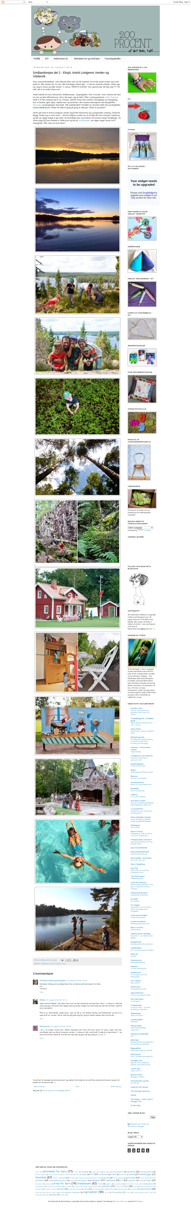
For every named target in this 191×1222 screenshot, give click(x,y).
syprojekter (90, 1192)
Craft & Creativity (138, 882)
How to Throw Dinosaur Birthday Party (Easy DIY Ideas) (140, 712)
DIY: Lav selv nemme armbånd (142, 950)
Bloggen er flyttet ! (138, 1077)
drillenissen (103, 1174)
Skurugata (37, 105)
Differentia (44, 1026)
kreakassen (84, 1183)
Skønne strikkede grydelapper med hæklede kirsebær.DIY (142, 804)
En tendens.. (135, 901)
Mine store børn (137, 1015)
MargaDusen (136, 942)
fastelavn (56, 1178)
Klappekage (136, 1013)
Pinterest (38, 1189)
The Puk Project (138, 876)
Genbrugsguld (118, 1178)
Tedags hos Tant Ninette (142, 756)
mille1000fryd (137, 993)
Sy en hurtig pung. (138, 790)
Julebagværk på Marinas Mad (142, 772)
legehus (108, 1184)
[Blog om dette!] (69, 960)
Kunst (100, 1184)
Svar (41, 992)
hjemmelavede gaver (57, 1180)
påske (61, 1189)
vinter (47, 1195)
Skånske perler (122, 1189)
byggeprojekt (104, 1172)
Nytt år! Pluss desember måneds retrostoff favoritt (140, 1063)
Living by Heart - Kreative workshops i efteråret (140, 1008)
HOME (37, 58)
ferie (63, 963)
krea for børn (62, 1183)
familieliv (58, 963)
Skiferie (111, 1189)
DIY (47, 58)
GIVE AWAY (135, 827)
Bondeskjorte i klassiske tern (142, 944)
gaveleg (107, 1178)
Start (77, 1086)
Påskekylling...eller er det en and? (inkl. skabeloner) (141, 834)
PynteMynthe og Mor (140, 1081)
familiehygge (145, 1174)
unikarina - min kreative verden (140, 748)
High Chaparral (112, 97)
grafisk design (145, 1178)
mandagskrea (147, 1184)
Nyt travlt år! (135, 983)
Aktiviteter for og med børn (87, 58)
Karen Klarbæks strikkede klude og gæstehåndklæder (141, 820)
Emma (131, 1174)
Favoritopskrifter (113, 58)
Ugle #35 (134, 1022)
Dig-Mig (134, 868)
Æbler (54, 1194)
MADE (133, 1095)
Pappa (142, 1186)
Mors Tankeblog (138, 864)
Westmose (135, 987)
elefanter (123, 1174)
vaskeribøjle (38, 1195)
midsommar (39, 1186)
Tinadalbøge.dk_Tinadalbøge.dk (142, 719)
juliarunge (135, 1040)
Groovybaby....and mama (141, 858)
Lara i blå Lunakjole (138, 797)
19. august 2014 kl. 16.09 (60, 1026)
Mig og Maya (136, 1025)
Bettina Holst (136, 1074)
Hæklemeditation (137, 878)
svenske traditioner (72, 1192)
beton (76, 1172)
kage (141, 1180)
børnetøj (131, 1171)
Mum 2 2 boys (136, 831)
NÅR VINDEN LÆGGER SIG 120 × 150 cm (141, 724)
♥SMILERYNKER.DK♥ (140, 852)
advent (37, 1172)
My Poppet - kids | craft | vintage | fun (142, 1100)
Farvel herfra (136, 1001)
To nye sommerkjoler (139, 968)
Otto (125, 1186)
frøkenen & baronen (139, 893)
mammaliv (135, 1184)
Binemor (134, 776)
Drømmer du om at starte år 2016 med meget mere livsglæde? (141, 909)
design (84, 1174)
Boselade (135, 788)
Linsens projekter (138, 921)
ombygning (86, 1186)
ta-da (107, 1192)
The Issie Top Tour (138, 860)
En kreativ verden (138, 800)
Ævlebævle (135, 825)
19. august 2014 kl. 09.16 (76, 980)
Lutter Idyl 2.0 (136, 1071)
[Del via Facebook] (74, 960)
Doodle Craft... (137, 708)
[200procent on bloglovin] (139, 604)
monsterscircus (137, 782)
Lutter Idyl (135, 1068)
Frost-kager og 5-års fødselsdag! (139, 976)
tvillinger (150, 1192)
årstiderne (63, 1195)
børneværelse (146, 1172)
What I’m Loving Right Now (141, 784)
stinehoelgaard (137, 764)
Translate (147, 530)
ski (105, 1189)
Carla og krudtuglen (139, 915)
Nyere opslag (39, 1086)
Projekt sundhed (50, 1189)
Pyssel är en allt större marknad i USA (139, 759)
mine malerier (57, 1186)
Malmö (127, 1184)
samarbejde (96, 1189)
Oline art (134, 954)
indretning (110, 1180)
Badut (133, 770)
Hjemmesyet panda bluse (140, 923)
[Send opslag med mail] (62, 960)
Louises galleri (137, 1019)
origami (118, 1186)
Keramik (48, 1184)
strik (50, 1192)
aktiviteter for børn (47, 963)
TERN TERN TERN (138, 766)
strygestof (58, 1192)
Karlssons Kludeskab (139, 1034)
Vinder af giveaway (138, 917)
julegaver (132, 1180)
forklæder (72, 1178)
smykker (134, 1189)
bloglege (85, 1172)
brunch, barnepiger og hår (141, 995)
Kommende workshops (139, 895)
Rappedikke (136, 1048)
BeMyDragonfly (137, 737)
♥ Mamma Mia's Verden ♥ (141, 839)
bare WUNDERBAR (139, 848)
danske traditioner (54, 1174)
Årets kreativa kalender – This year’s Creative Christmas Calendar (142, 886)
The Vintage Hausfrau (140, 1091)
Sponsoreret (145, 1188)
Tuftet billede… (136, 752)
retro (86, 1189)
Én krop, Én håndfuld (139, 778)
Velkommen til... (61, 58)
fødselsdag (97, 1178)
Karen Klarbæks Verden (141, 817)
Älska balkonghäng (138, 962)
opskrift (95, 1186)
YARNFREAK (136, 948)
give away (130, 1177)
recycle (70, 1189)
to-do (128, 1192)
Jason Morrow (121, 1201)
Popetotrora (136, 960)
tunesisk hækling (139, 1192)
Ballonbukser (136, 929)
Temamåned (117, 1192)
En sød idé (135, 1083)
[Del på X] (71, 960)
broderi (94, 1172)
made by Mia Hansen (139, 1087)
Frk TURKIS (136, 981)
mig (48, 1186)
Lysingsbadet (84, 120)
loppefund (118, 1184)
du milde (134, 899)
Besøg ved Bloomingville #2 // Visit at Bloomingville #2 (142, 1043)
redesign (78, 1189)
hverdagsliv (82, 1180)
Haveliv (133, 956)
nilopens (134, 966)
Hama (154, 1178)
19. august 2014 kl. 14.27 (56, 1000)
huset (73, 1180)
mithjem (77, 1186)
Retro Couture (137, 927)
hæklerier (96, 1180)
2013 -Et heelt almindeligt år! (142, 1056)
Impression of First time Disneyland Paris (140, 871)
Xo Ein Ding (135, 1105)
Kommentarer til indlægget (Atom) (56, 1090)
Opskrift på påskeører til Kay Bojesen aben (141, 843)
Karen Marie (136, 729)
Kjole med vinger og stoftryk (141, 1050)
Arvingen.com (136, 1060)
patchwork (150, 1186)
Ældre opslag (116, 1086)
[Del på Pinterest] (77, 960)
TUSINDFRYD (137, 809)
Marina (42, 1000)
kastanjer (38, 1184)
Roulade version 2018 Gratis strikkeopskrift (141, 812)
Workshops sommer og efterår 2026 (142, 732)
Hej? (132, 1036)
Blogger (139, 1201)
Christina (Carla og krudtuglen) (53, 980)
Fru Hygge (135, 905)
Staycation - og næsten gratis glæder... (142, 937)
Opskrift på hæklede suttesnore (138, 1029)
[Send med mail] (66, 960)
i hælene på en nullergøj (140, 933)
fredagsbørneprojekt (84, 1178)
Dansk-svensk (40, 1174)
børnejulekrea (117, 1172)
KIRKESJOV (136, 972)
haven (40, 1180)
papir (135, 1186)
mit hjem (68, 1186)
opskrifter (105, 1186)
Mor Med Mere (137, 999)
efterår (113, 1174)
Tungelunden (136, 1005)
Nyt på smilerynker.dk (139, 854)
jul (122, 1180)
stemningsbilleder (40, 1192)
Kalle (148, 1180)
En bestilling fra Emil (138, 989)
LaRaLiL (134, 794)
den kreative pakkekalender (71, 1174)
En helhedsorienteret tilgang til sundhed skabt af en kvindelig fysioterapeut (142, 741)
